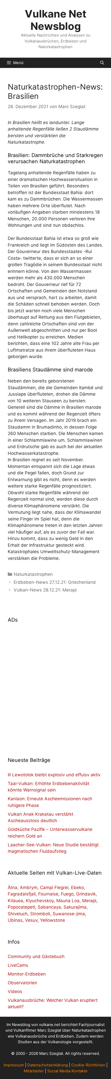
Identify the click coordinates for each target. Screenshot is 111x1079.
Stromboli (40, 913)
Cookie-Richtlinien (88, 1065)
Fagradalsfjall (22, 894)
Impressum (14, 1065)
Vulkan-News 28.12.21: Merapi (45, 590)
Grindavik (86, 894)
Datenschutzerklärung (47, 1065)
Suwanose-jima (69, 913)
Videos (15, 991)
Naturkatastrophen (33, 574)
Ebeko (77, 887)
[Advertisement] (55, 686)
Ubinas (15, 920)
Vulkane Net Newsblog (55, 19)
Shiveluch (18, 913)
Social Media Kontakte (67, 1070)
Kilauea (15, 900)
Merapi (89, 900)
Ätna (12, 887)
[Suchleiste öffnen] (102, 63)
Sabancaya (49, 907)
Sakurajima (75, 907)
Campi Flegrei (54, 887)
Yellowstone (52, 920)
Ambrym (28, 887)
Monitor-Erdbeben (27, 974)
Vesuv (31, 920)
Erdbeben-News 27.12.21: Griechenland (55, 582)
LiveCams (18, 965)
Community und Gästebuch (36, 956)
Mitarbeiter (34, 1070)
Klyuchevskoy (40, 900)
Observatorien (22, 982)
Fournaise (48, 894)
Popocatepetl (21, 907)
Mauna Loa (68, 900)
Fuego (67, 894)
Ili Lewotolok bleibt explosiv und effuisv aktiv (54, 774)
